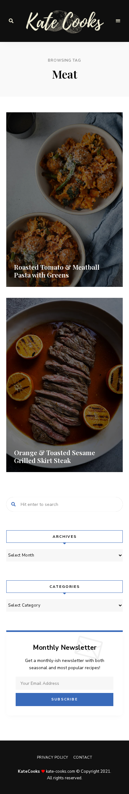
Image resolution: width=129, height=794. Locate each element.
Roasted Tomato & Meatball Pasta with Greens (57, 270)
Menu (118, 21)
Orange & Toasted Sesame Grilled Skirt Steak (54, 456)
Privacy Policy (52, 757)
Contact (82, 757)
